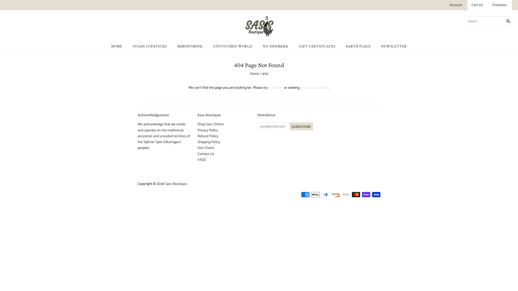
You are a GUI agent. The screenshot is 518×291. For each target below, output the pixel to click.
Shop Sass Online (210, 124)
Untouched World (233, 46)
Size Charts (205, 148)
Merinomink (190, 46)
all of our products (314, 88)
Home (116, 46)
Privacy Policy (207, 130)
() (477, 5)
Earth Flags (358, 46)
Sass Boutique (176, 184)
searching (276, 88)
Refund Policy (207, 136)
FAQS (201, 160)
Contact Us (205, 154)
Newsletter (394, 46)
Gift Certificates (317, 46)
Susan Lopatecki (150, 46)
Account (456, 5)
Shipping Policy (208, 142)
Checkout (499, 5)
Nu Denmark (275, 46)
